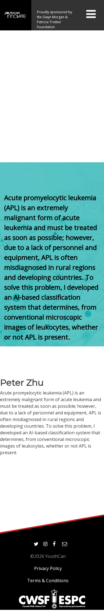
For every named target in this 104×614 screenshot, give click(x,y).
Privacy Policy (48, 568)
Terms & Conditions (48, 581)
